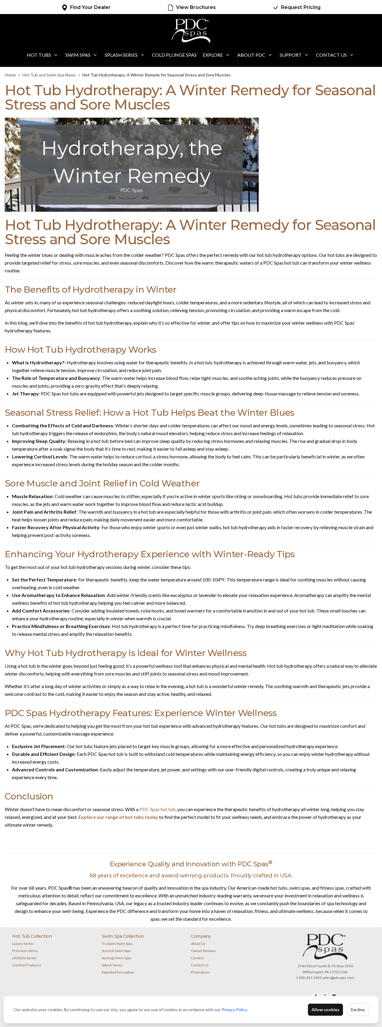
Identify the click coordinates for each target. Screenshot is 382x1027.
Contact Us (331, 55)
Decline (358, 1009)
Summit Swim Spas (116, 950)
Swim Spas (77, 55)
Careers (197, 958)
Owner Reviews (203, 950)
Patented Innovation (118, 972)
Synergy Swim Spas (117, 958)
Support (291, 55)
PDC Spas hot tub (157, 809)
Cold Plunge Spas (174, 55)
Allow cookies (325, 1009)
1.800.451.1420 (308, 977)
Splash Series (121, 55)
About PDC (251, 55)
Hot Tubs (39, 55)
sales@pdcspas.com (338, 977)
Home (10, 74)
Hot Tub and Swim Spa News (49, 74)
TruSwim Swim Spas (117, 943)
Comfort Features (26, 965)
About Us (198, 943)
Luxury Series (23, 943)
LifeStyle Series (24, 958)
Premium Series (25, 950)
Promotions (200, 972)
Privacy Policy (234, 1009)
